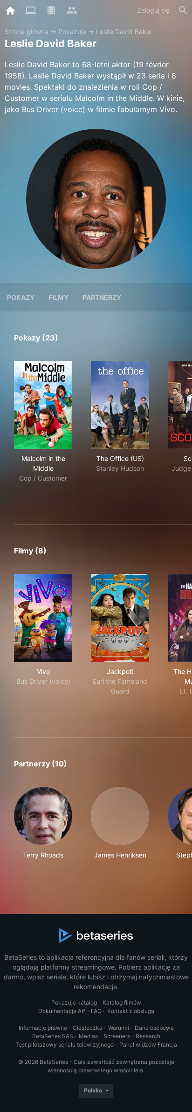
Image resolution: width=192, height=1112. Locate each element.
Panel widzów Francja (148, 1044)
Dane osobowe (154, 1027)
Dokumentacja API (62, 1010)
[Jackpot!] (120, 618)
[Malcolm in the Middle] (43, 405)
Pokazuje (72, 31)
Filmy (58, 297)
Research (148, 1036)
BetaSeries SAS (52, 1036)
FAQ (96, 1010)
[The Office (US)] (120, 405)
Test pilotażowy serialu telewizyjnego (64, 1044)
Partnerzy (101, 297)
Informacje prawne (43, 1027)
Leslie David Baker (124, 31)
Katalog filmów (122, 1002)
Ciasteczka (88, 1027)
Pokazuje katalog (74, 1002)
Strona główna (26, 31)
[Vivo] (43, 618)
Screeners (116, 1036)
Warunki (118, 1027)
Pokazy (20, 297)
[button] (43, 828)
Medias (88, 1036)
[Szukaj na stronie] (183, 10)
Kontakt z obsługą (130, 1010)
